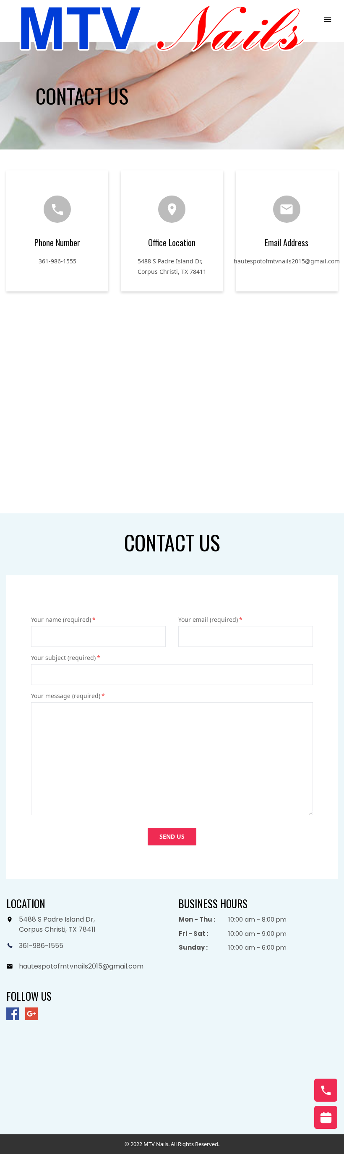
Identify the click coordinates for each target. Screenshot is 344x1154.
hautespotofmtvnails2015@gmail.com (287, 261)
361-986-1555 (57, 261)
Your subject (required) (65, 658)
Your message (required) (68, 696)
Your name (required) (63, 619)
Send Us (172, 836)
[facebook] (12, 1013)
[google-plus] (31, 1013)
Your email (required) (210, 619)
